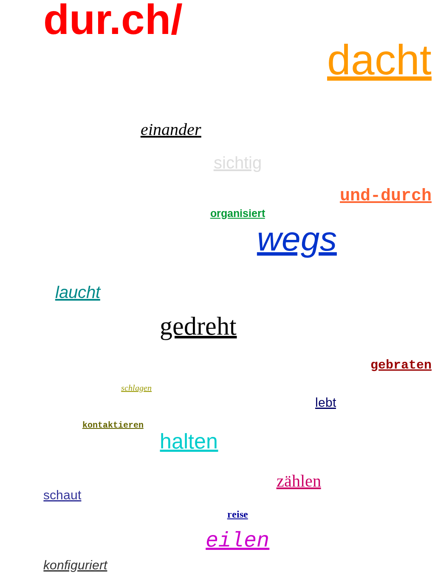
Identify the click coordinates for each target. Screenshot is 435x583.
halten (189, 441)
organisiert (237, 213)
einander (171, 129)
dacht (379, 59)
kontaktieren (113, 425)
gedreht (198, 326)
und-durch (386, 196)
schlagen (136, 387)
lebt (325, 402)
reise (237, 514)
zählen (299, 480)
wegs (297, 239)
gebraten (401, 365)
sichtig (238, 162)
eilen (237, 541)
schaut (62, 495)
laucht (77, 292)
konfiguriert (75, 565)
